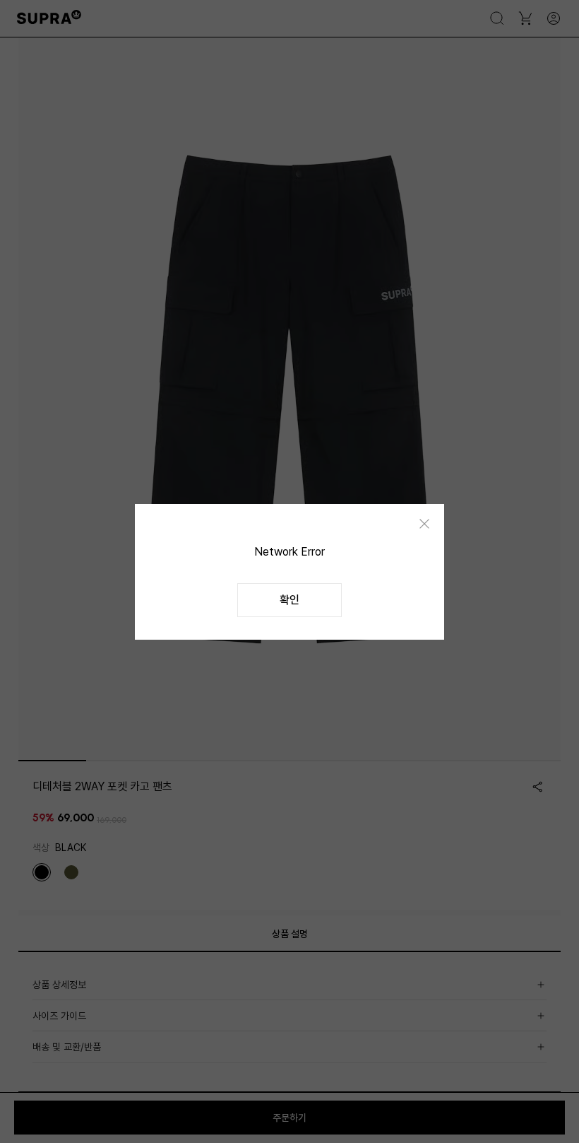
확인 (289, 599)
